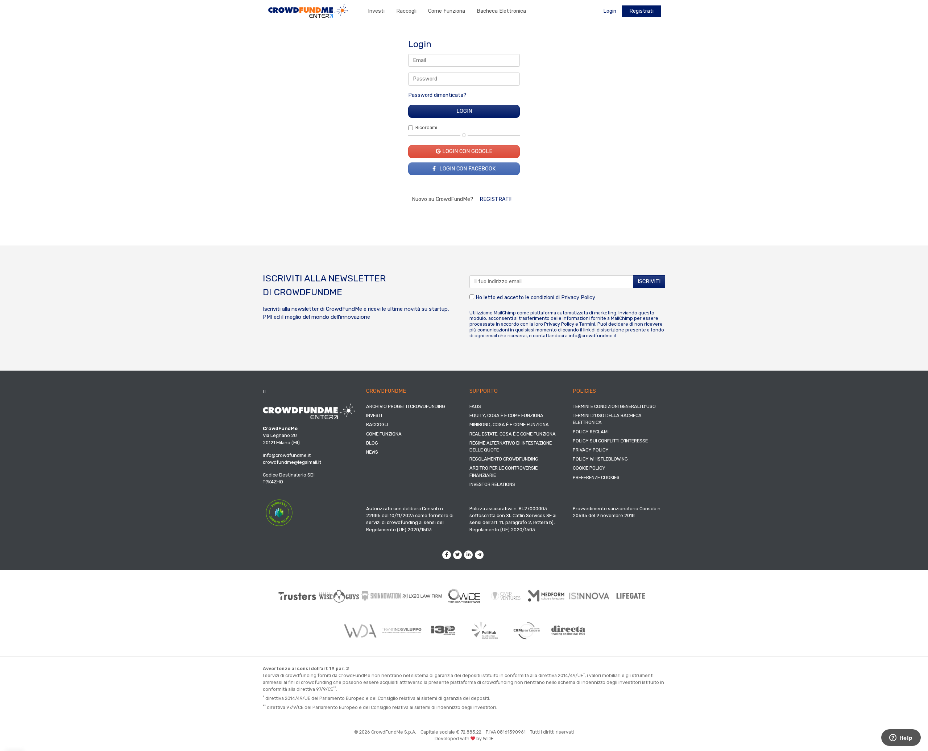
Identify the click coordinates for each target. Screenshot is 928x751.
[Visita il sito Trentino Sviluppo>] (401, 630)
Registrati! (495, 199)
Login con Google (466, 151)
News (372, 452)
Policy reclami (591, 431)
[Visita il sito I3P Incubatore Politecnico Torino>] (443, 630)
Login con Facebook (467, 169)
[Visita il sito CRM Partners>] (526, 630)
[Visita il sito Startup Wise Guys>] (339, 596)
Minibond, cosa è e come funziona (509, 424)
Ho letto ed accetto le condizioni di (534, 297)
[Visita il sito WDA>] (360, 631)
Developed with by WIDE (464, 738)
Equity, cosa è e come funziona (506, 415)
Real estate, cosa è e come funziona (512, 434)
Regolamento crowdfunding (503, 459)
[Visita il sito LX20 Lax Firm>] (422, 596)
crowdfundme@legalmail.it (292, 462)
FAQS (475, 406)
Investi (376, 11)
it (264, 391)
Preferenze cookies (596, 477)
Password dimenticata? (437, 95)
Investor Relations (492, 484)
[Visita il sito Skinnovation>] (381, 596)
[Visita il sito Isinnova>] (589, 596)
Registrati (641, 11)
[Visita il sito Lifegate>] (631, 596)
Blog (372, 443)
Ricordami (426, 127)
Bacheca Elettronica (501, 11)
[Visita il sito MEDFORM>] (547, 596)
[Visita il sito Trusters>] (297, 596)
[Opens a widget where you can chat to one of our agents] (901, 738)
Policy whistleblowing (600, 459)
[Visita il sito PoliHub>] (485, 630)
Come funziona (446, 11)
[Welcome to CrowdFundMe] (308, 11)
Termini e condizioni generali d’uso (614, 406)
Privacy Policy (578, 297)
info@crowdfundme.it (593, 335)
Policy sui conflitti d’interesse (610, 440)
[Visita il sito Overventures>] (506, 596)
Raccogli (406, 11)
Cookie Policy (589, 468)
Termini (587, 324)
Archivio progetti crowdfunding (405, 406)
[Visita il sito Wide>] (464, 596)
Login (609, 11)
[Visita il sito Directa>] (568, 630)
